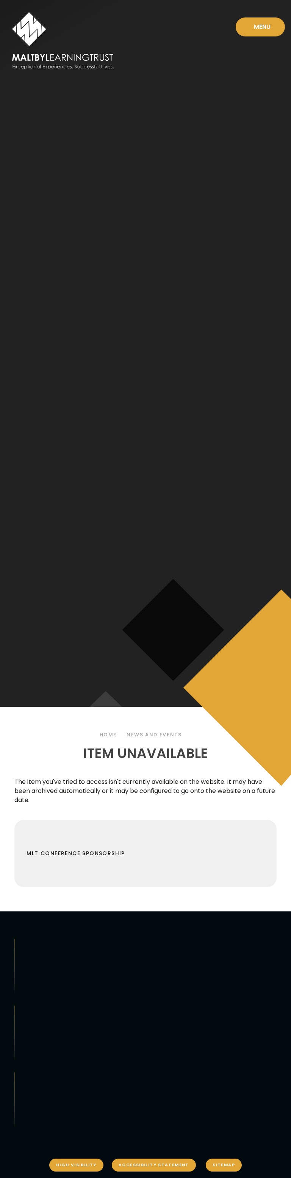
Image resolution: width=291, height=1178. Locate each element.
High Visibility (76, 1165)
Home (108, 734)
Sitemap (224, 1165)
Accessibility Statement (154, 1165)
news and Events (154, 734)
